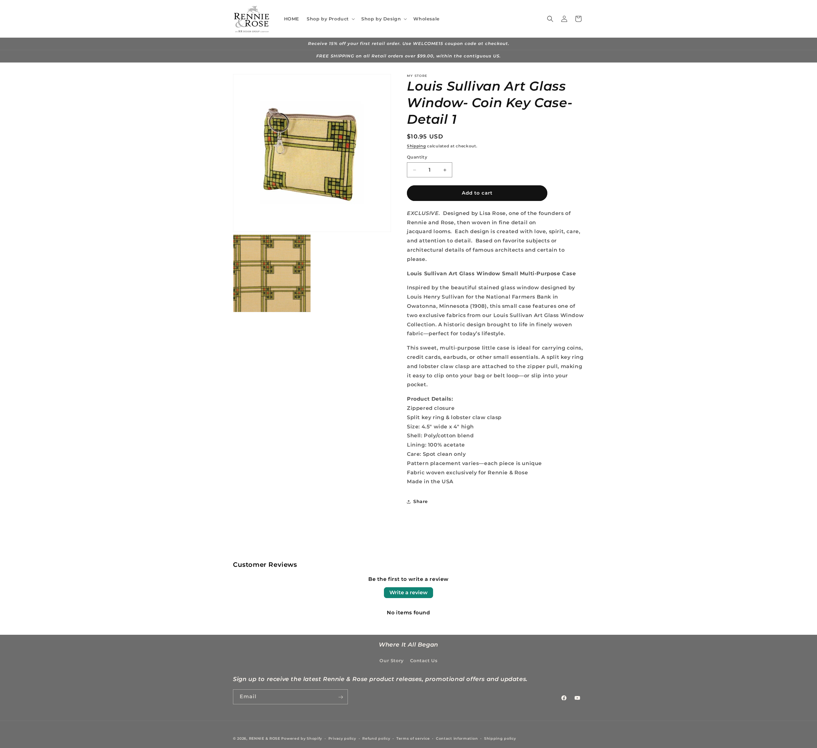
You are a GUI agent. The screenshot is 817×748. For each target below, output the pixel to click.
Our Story (391, 660)
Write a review (408, 592)
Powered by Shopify (301, 738)
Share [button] (420, 501)
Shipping (416, 146)
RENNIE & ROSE (264, 738)
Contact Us (424, 660)
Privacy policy (342, 738)
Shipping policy (500, 738)
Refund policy (376, 738)
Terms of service (413, 738)
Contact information (457, 738)
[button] (330, 19)
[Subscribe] (341, 697)
